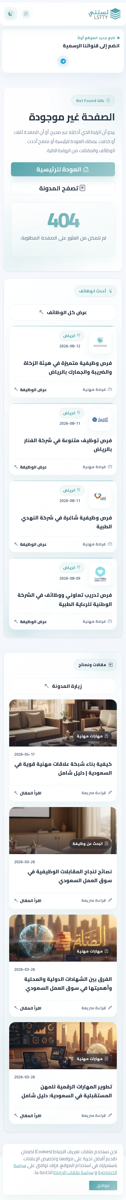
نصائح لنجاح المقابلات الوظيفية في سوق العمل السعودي (70, 876)
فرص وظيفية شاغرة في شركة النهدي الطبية (66, 522)
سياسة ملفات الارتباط (74, 1172)
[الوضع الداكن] (10, 13)
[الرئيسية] (105, 14)
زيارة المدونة (67, 686)
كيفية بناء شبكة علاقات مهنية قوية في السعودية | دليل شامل (63, 768)
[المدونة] (25, 13)
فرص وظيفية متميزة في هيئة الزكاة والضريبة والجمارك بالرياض (68, 367)
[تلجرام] (63, 61)
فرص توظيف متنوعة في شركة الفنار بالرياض (68, 444)
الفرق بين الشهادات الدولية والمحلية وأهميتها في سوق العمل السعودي (68, 983)
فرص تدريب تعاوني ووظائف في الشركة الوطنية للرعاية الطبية (64, 599)
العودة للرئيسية (59, 169)
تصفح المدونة (59, 188)
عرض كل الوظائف (67, 312)
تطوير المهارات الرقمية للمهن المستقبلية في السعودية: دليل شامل (66, 1091)
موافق (103, 1185)
